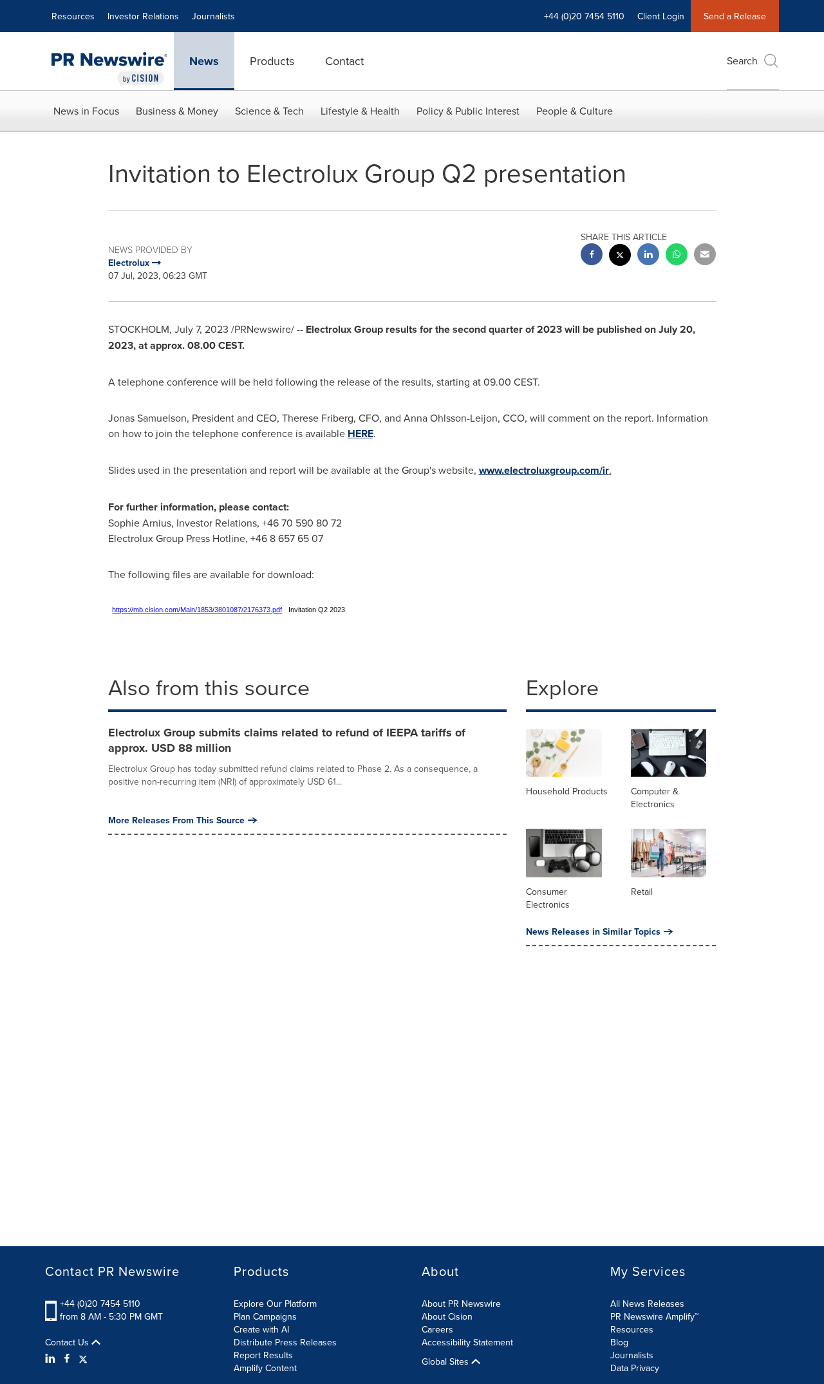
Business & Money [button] (177, 111)
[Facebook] (67, 1358)
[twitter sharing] (620, 256)
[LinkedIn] (52, 1358)
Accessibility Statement (467, 1342)
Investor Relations (143, 16)
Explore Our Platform (275, 1303)
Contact (344, 61)
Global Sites (446, 1361)
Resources (73, 16)
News (204, 61)
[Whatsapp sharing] (677, 255)
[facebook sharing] (592, 255)
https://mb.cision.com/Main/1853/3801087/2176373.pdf (197, 609)
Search (742, 60)
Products (272, 61)
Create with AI (261, 1329)
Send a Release (735, 16)
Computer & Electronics (655, 797)
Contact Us (68, 1342)
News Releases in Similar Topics (593, 931)
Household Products (567, 791)
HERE (360, 433)
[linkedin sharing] (648, 255)
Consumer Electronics (548, 898)
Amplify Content (265, 1367)
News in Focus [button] (86, 111)
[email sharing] (705, 255)
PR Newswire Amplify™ (654, 1316)
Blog (619, 1342)
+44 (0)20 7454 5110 (100, 1303)
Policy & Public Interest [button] (468, 111)
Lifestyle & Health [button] (360, 111)
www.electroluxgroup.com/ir (544, 470)
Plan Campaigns (265, 1316)
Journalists (213, 16)
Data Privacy (634, 1367)
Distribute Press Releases (285, 1342)
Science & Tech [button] (269, 111)
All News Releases (647, 1303)
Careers (437, 1329)
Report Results (263, 1355)
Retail (642, 891)
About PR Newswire (461, 1303)
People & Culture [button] (574, 111)
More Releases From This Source (176, 820)
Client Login (660, 16)
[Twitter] (83, 1358)
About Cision (447, 1316)
